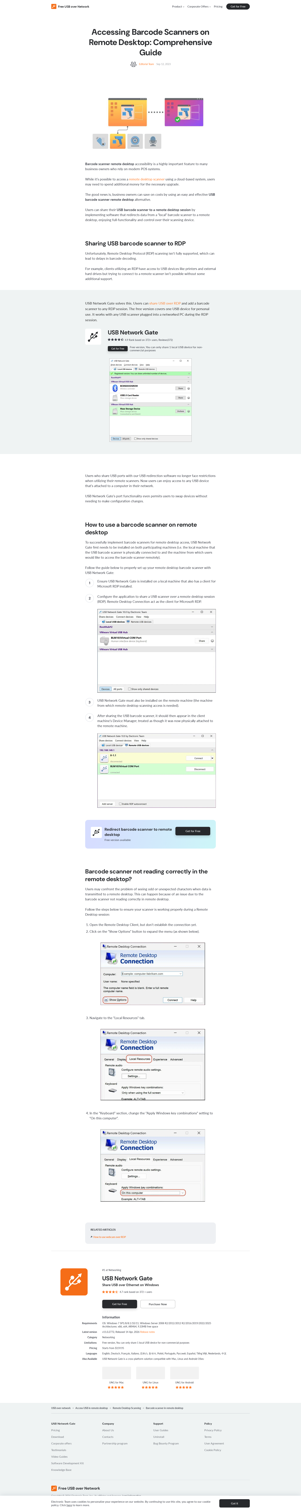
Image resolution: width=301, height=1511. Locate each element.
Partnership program (115, 1443)
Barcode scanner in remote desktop (164, 1408)
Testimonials (58, 1450)
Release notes (147, 1331)
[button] (178, 6)
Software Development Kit (67, 1463)
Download (57, 1436)
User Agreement (214, 1443)
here (69, 1505)
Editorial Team (147, 64)
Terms (207, 1436)
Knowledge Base (61, 1469)
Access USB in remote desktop (91, 1408)
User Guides (160, 1430)
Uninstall (158, 1436)
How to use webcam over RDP (109, 1236)
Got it (234, 1503)
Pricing (218, 6)
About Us (108, 1430)
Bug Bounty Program (166, 1443)
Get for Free (238, 6)
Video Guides (59, 1456)
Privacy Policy (213, 1430)
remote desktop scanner (147, 179)
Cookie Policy (212, 1450)
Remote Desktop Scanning (127, 1408)
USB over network (61, 1408)
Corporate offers (61, 1443)
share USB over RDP (165, 303)
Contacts (107, 1436)
